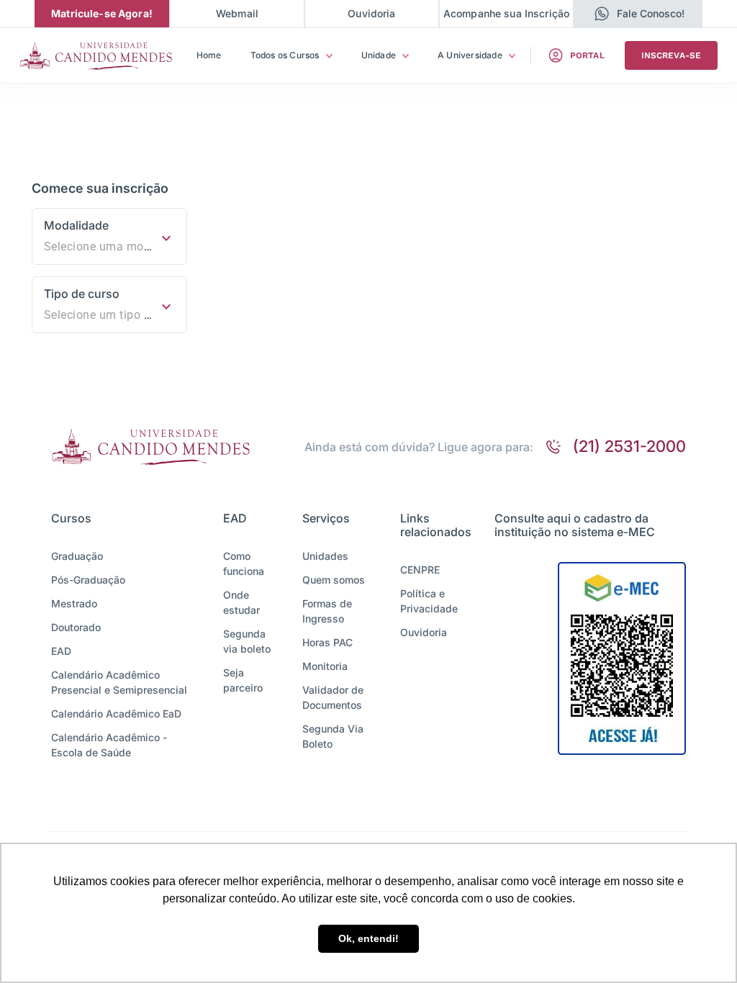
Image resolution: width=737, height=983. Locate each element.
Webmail (237, 13)
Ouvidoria (371, 13)
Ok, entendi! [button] (368, 938)
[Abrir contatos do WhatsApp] (602, 13)
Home (209, 55)
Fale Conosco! (650, 13)
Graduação (77, 556)
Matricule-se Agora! (102, 13)
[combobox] (109, 246)
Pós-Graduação (88, 580)
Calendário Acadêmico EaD (116, 713)
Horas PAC (327, 642)
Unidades (325, 556)
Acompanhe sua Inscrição (506, 13)
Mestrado (74, 603)
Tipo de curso (81, 293)
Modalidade (76, 225)
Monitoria (325, 666)
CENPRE (420, 569)
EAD (61, 651)
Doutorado (76, 627)
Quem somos (333, 580)
